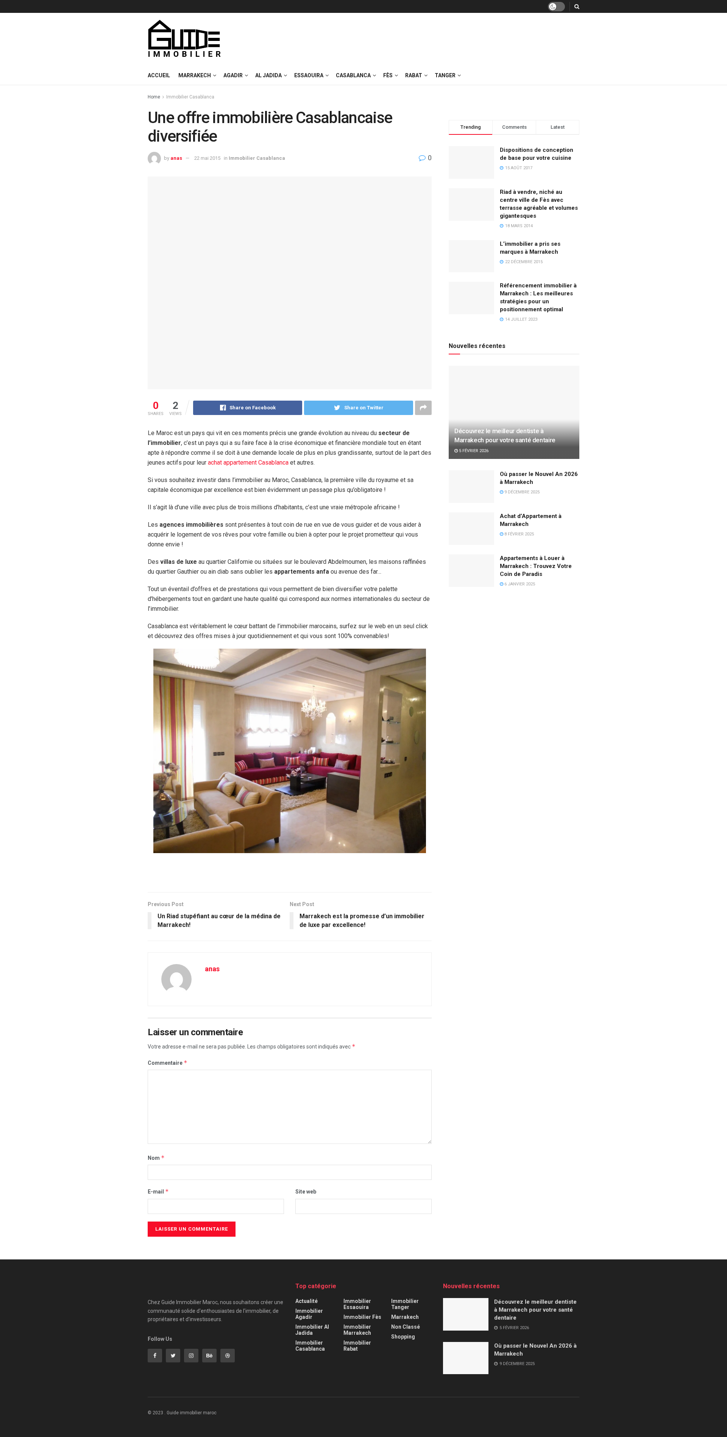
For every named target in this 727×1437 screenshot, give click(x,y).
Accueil (159, 75)
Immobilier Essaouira (357, 1304)
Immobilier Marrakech (357, 1330)
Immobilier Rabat (357, 1346)
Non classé (405, 1327)
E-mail (158, 1191)
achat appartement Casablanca (248, 462)
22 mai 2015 (207, 158)
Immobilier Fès (362, 1317)
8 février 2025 (518, 534)
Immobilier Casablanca (190, 97)
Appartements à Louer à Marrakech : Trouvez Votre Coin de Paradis (536, 566)
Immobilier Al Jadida (312, 1330)
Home (154, 97)
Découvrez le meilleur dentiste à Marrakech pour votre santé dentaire (535, 1309)
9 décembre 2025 (521, 492)
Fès (388, 75)
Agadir (233, 75)
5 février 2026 (473, 450)
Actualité (306, 1301)
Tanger (445, 75)
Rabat (413, 75)
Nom (156, 1157)
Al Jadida (268, 75)
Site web (305, 1192)
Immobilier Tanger (405, 1304)
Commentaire (167, 1062)
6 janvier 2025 (519, 584)
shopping (403, 1337)
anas (176, 158)
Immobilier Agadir (309, 1314)
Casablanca (353, 75)
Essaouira (308, 75)
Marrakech (194, 75)
